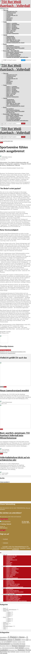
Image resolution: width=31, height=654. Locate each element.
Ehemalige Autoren (7, 156)
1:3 (25, 637)
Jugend (5, 35)
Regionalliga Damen (7, 626)
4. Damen (8, 616)
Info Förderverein (4, 519)
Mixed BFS (5, 623)
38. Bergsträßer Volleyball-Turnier (14, 52)
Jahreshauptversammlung (8, 648)
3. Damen (8, 614)
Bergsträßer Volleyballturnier (11, 50)
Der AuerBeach (10, 45)
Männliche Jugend (10, 38)
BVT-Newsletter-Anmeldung (13, 56)
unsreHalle (5, 653)
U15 (24, 651)
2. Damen (8, 613)
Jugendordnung (10, 36)
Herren (4, 617)
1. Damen (8, 612)
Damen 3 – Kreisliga (11, 25)
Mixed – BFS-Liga (10, 31)
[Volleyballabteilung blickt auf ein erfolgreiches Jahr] (3, 452)
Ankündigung (14, 641)
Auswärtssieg (5, 644)
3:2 (4, 641)
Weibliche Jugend (10, 37)
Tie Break (12, 651)
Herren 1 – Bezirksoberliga (12, 28)
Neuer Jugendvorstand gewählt (14, 391)
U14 (22, 651)
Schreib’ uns (3, 530)
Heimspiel (21, 646)
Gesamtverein (9, 14)
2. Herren (8, 619)
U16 (26, 651)
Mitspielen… (9, 19)
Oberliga (28, 650)
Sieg (9, 651)
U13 (20, 651)
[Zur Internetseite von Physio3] (4, 8)
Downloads (9, 20)
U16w (4, 627)
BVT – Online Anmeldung (12, 53)
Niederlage (21, 650)
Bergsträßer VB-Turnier (19, 643)
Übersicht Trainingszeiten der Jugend (15, 42)
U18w (4, 628)
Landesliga (4, 650)
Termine (8, 16)
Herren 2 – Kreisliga (11, 29)
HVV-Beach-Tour (10, 49)
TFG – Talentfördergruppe (12, 41)
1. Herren (8, 618)
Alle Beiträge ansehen (5, 350)
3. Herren (8, 621)
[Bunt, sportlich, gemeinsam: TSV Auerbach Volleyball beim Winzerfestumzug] (15, 428)
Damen (4, 610)
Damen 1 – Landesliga (11, 23)
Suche (23, 60)
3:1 (2, 641)
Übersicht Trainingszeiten (12, 33)
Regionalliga (3, 651)
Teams (5, 21)
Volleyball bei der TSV (11, 11)
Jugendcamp (26, 648)
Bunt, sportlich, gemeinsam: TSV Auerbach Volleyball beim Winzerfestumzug (15, 435)
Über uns (5, 10)
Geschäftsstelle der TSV (12, 15)
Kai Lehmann (5, 449)
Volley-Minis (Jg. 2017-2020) (13, 40)
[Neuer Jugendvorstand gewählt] (15, 385)
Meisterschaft (11, 650)
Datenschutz (16, 548)
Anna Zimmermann (7, 402)
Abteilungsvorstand (11, 12)
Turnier (17, 651)
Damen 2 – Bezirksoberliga (12, 24)
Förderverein (9, 17)
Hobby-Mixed (9, 32)
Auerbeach (20, 641)
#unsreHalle (3, 637)
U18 (29, 651)
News (1, 142)
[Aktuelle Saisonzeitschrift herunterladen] (11, 521)
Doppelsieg (3, 645)
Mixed (15, 650)
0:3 (6, 637)
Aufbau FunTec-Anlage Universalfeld (15, 48)
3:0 (27, 640)
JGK (16, 648)
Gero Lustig (5, 473)
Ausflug (23, 641)
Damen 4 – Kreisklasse (11, 27)
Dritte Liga (8, 645)
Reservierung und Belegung (13, 46)
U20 (1, 653)
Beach (5, 44)
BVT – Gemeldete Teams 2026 (13, 54)
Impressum (9, 548)
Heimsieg (15, 646)
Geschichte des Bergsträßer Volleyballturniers (17, 57)
